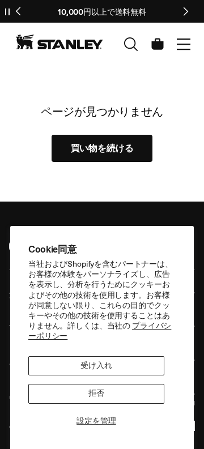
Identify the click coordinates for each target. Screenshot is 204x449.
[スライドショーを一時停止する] (7, 11)
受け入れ (96, 365)
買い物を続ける (102, 148)
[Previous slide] (18, 11)
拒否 (96, 393)
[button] (183, 44)
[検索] (130, 44)
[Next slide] (185, 11)
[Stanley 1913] (59, 42)
